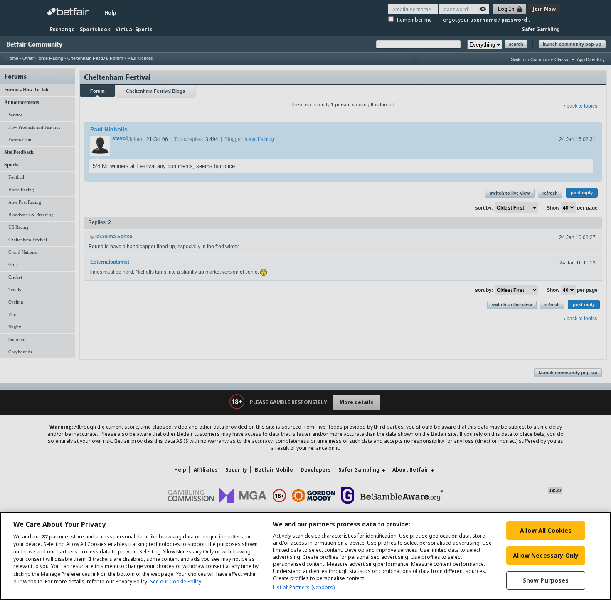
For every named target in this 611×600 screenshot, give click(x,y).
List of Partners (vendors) (304, 587)
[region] (305, 556)
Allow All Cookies (546, 530)
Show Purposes (546, 580)
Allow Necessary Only (546, 555)
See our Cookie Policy (175, 581)
